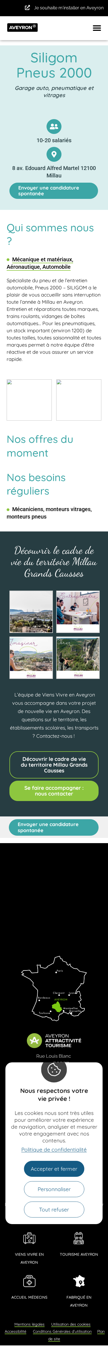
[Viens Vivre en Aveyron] (29, 1238)
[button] (97, 28)
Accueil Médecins (29, 1297)
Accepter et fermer (54, 1169)
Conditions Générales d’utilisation (62, 1331)
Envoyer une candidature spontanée (48, 191)
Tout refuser (54, 1209)
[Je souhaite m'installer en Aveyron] (27, 7)
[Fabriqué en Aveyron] (79, 1281)
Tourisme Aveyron (79, 1254)
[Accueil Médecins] (29, 1281)
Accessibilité (15, 1331)
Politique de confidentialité (54, 1149)
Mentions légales (29, 1324)
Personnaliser (54, 1189)
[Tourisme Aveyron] (79, 1238)
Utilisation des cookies (71, 1324)
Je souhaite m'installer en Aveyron (69, 7)
